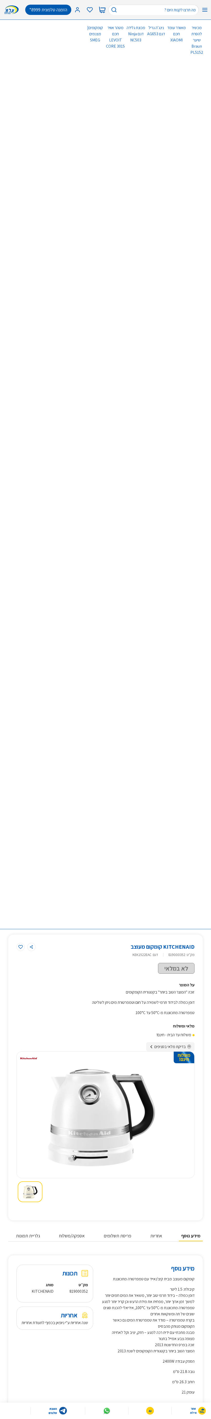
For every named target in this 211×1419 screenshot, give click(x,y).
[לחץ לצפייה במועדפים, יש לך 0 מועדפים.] (90, 10)
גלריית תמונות (28, 1236)
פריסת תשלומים (117, 1236)
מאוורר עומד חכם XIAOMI (176, 34)
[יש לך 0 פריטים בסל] (102, 10)
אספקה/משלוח (72, 1236)
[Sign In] (77, 10)
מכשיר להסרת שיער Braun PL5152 (196, 40)
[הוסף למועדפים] (20, 947)
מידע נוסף (190, 1236)
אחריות (156, 1236)
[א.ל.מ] (12, 9)
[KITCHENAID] (29, 1058)
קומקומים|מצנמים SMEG (95, 34)
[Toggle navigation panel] (205, 10)
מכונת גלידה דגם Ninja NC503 (136, 34)
